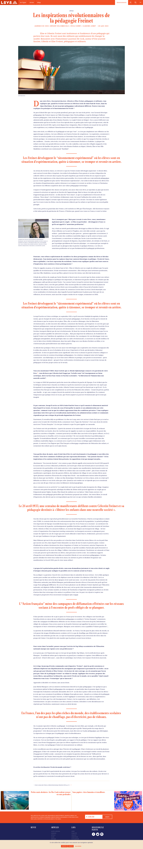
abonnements (121, 2)
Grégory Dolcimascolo (59, 26)
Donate (107, 817)
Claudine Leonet (89, 26)
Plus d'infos (78, 846)
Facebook (93, 834)
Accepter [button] (64, 846)
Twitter (97, 834)
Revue (32, 2)
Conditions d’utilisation (75, 838)
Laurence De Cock (42, 26)
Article (53, 835)
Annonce (53, 833)
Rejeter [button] (71, 846)
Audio (52, 837)
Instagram (101, 834)
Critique (53, 839)
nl (140, 2)
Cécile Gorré (75, 26)
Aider (73, 831)
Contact (74, 835)
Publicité (74, 833)
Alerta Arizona (55, 831)
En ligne (23, 2)
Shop (39, 2)
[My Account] (130, 2)
